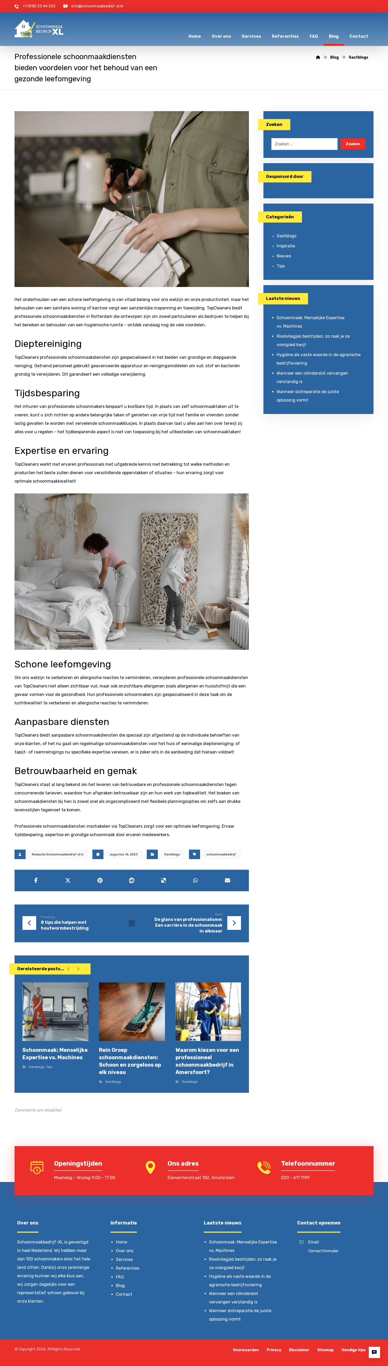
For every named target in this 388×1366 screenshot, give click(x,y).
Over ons (124, 1250)
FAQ (120, 1276)
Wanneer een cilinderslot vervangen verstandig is (312, 377)
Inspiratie (286, 245)
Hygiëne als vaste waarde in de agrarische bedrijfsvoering (319, 359)
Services (124, 1259)
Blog (120, 1285)
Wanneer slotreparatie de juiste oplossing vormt (308, 396)
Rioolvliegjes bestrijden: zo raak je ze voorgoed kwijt (313, 340)
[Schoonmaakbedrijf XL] (39, 29)
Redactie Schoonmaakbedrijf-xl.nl (57, 854)
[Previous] (69, 969)
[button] (36, 880)
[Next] (78, 969)
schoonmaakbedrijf (221, 854)
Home (121, 1242)
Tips (49, 1067)
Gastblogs (172, 854)
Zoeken (353, 144)
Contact (124, 1294)
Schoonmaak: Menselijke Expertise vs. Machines (310, 322)
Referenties (127, 1268)
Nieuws (284, 255)
